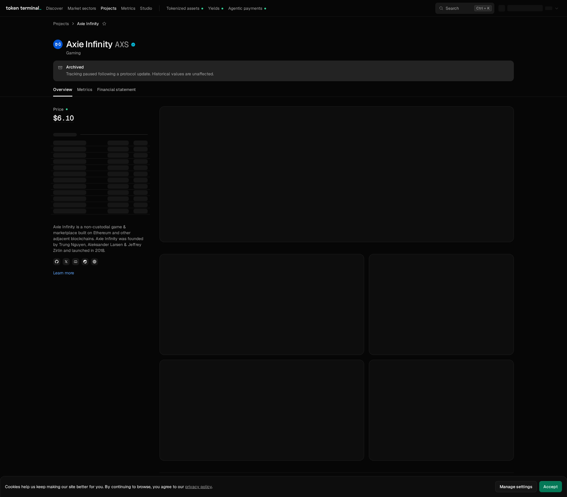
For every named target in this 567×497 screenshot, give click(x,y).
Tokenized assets (183, 8)
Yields (213, 8)
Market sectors (82, 8)
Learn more (63, 273)
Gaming (73, 53)
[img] (202, 8)
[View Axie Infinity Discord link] (75, 261)
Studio (146, 8)
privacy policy (198, 486)
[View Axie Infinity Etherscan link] (85, 261)
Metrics (128, 8)
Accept (550, 486)
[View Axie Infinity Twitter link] (66, 261)
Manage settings (516, 486)
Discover (54, 8)
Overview (62, 89)
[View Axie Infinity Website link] (94, 261)
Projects (108, 8)
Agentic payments (245, 8)
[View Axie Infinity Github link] (56, 261)
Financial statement (116, 89)
